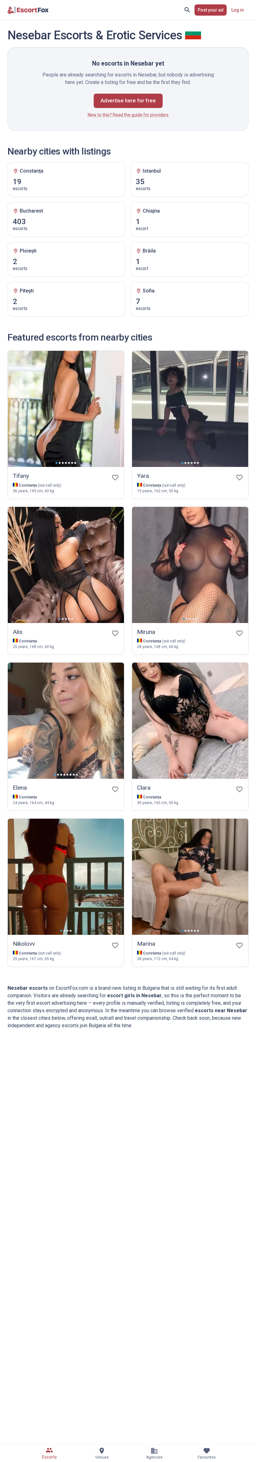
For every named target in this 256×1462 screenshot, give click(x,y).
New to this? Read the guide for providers (128, 114)
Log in (237, 9)
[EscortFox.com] (28, 10)
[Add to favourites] (115, 477)
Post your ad (211, 9)
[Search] (187, 10)
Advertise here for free (128, 100)
